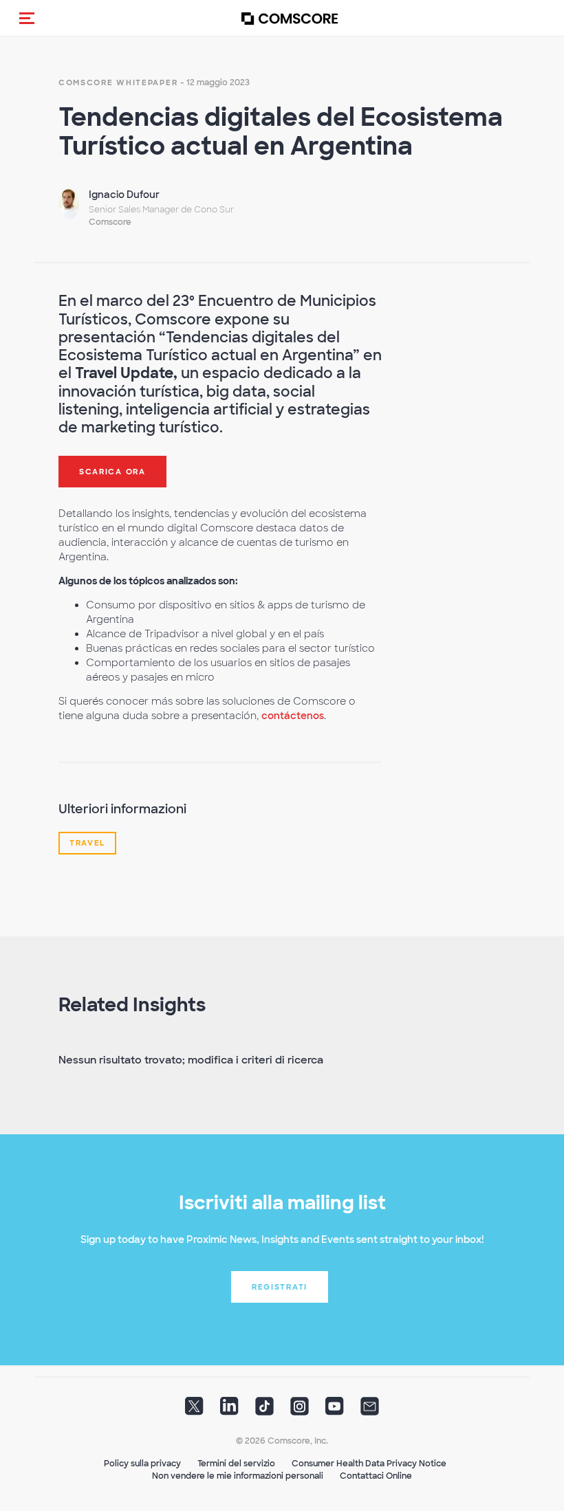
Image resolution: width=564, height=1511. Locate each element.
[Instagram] (299, 1410)
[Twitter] (194, 1410)
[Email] (369, 1410)
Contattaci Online (376, 1475)
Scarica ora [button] (112, 471)
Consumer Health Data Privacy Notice (369, 1463)
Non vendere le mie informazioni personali (237, 1475)
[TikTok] (264, 1410)
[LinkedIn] (229, 1410)
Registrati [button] (279, 1287)
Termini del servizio (236, 1463)
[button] (26, 18)
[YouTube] (334, 1410)
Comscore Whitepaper (117, 82)
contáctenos (292, 715)
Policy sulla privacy (142, 1463)
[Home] (289, 18)
